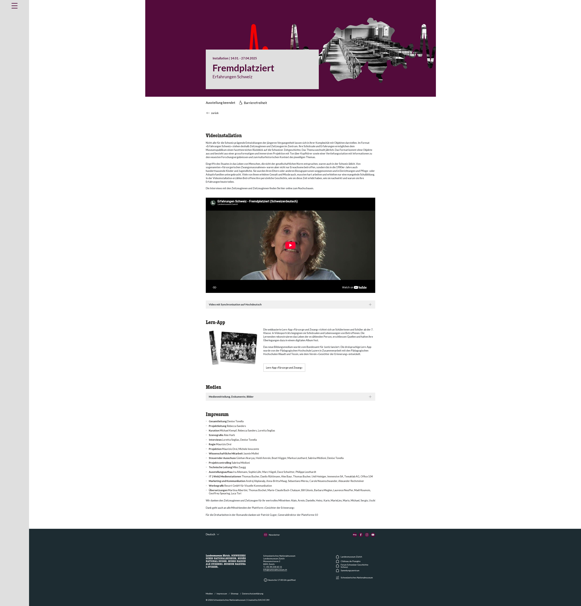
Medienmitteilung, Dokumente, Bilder (231, 396)
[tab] (290, 304)
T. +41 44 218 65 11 (272, 566)
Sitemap (234, 593)
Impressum (222, 593)
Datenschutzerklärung (252, 593)
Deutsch (210, 534)
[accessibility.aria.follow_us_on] (355, 535)
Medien (209, 593)
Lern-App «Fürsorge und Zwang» (284, 367)
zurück (215, 113)
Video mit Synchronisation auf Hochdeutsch (235, 304)
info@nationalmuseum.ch (275, 569)
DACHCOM (263, 600)
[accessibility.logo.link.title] (226, 560)
